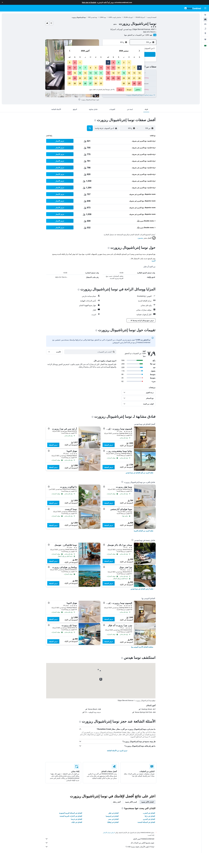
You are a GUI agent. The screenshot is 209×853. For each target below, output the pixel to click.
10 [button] (119, 67)
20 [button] (139, 78)
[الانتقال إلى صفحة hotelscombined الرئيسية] (192, 8)
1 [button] (129, 62)
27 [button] (139, 83)
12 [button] (108, 67)
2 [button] (123, 62)
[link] (139, 472)
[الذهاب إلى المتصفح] (205, 33)
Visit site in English (89, 2)
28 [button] (134, 83)
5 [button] (108, 62)
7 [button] (134, 67)
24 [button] (119, 78)
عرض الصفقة (108, 445)
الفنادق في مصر (113, 819)
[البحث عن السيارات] (205, 24)
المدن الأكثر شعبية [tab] (131, 802)
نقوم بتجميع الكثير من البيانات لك (142, 842)
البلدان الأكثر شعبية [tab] (147, 802)
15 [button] (129, 73)
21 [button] (134, 78)
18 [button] (113, 73)
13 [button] (139, 73)
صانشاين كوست (116, 17)
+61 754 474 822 (149, 32)
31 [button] (70, 83)
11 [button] (113, 67)
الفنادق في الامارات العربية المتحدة (71, 816)
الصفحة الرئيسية (151, 17)
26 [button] (108, 78)
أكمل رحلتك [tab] (117, 802)
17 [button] (119, 73)
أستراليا (143, 17)
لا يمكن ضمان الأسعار (109, 832)
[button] (2, 2)
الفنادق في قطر (113, 813)
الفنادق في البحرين (149, 819)
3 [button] (118, 62)
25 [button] (113, 78)
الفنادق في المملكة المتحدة (146, 822)
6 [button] (139, 67)
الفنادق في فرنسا (76, 819)
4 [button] (113, 62)
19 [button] (108, 73)
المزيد (153, 261)
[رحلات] (205, 39)
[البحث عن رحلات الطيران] (205, 15)
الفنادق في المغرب (149, 813)
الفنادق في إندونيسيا (112, 816)
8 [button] (129, 67)
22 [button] (129, 78)
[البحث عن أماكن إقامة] (205, 19)
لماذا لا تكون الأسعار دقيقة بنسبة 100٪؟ (140, 846)
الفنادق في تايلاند (76, 822)
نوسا (104, 17)
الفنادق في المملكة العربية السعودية (70, 813)
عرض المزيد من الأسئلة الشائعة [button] (117, 750)
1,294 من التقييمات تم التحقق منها (136, 35)
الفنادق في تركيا (150, 816)
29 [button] (129, 83)
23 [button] (124, 78)
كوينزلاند (130, 17)
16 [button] (124, 73)
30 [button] (124, 83)
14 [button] (134, 73)
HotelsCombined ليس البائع (143, 838)
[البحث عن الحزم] (205, 28)
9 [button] (123, 67)
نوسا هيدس (94, 17)
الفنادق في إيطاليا (113, 822)
